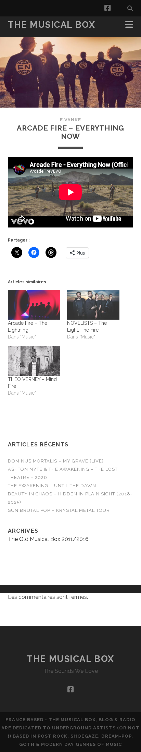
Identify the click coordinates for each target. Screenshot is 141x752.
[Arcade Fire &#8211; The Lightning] (34, 305)
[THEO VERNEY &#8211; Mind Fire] (34, 361)
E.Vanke (70, 119)
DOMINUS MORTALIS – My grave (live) (56, 461)
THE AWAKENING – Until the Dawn (52, 485)
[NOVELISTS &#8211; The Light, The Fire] (93, 305)
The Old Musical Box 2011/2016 (48, 539)
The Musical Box (51, 25)
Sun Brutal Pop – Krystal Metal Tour (59, 510)
